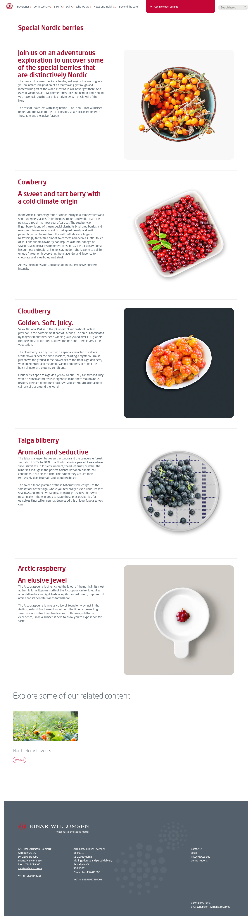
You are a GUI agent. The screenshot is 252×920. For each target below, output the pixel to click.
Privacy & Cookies (200, 856)
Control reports (199, 860)
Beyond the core (128, 6)
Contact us (197, 848)
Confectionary (42, 6)
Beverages (23, 6)
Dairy (69, 6)
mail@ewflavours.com (30, 868)
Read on (19, 760)
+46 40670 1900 (91, 872)
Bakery (58, 6)
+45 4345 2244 (34, 860)
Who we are (82, 6)
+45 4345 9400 (31, 864)
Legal (194, 852)
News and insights (104, 6)
